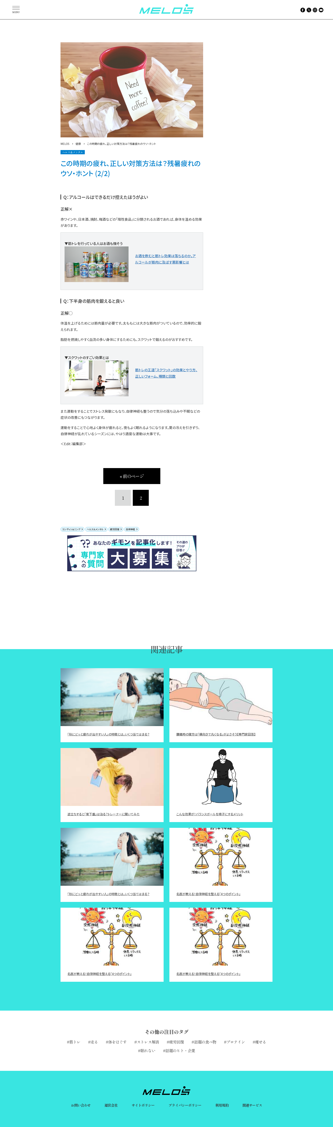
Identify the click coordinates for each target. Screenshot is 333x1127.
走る (94, 1042)
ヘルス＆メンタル (95, 529)
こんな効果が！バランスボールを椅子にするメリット (209, 814)
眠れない (147, 1050)
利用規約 (221, 1105)
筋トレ (74, 1042)
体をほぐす (117, 1042)
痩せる (260, 1042)
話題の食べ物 (205, 1042)
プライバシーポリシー (184, 1105)
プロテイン (235, 1042)
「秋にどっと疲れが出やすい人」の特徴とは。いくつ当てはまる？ (108, 734)
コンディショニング (71, 529)
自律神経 (130, 529)
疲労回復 (114, 529)
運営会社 (111, 1105)
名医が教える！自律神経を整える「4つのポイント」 (208, 894)
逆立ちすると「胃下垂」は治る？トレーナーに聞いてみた (103, 814)
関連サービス (252, 1105)
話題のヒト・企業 (180, 1050)
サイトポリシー (143, 1105)
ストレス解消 (148, 1042)
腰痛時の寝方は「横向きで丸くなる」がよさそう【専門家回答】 (216, 734)
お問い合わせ (81, 1105)
